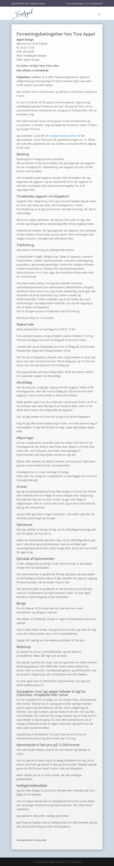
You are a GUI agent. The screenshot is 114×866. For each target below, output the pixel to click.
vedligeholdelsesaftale (63, 135)
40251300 (19, 3)
